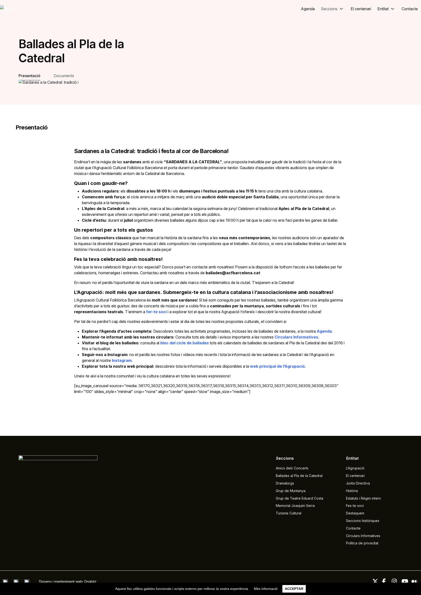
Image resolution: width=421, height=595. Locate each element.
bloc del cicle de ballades (184, 342)
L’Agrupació (355, 468)
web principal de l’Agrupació (277, 366)
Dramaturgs (285, 483)
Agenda (308, 8)
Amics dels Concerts (292, 468)
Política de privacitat (362, 543)
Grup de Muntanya (291, 491)
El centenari (361, 8)
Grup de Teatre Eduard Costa (299, 498)
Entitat (383, 8)
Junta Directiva (358, 483)
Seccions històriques (362, 521)
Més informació (265, 589)
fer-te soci (156, 311)
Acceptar (294, 589)
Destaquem (355, 513)
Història (352, 491)
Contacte (410, 8)
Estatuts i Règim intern (363, 498)
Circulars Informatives (296, 337)
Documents (64, 75)
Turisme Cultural (288, 513)
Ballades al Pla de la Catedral (299, 476)
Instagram (122, 360)
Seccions (329, 8)
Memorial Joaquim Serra (295, 505)
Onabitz (90, 581)
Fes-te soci (355, 505)
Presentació (29, 75)
